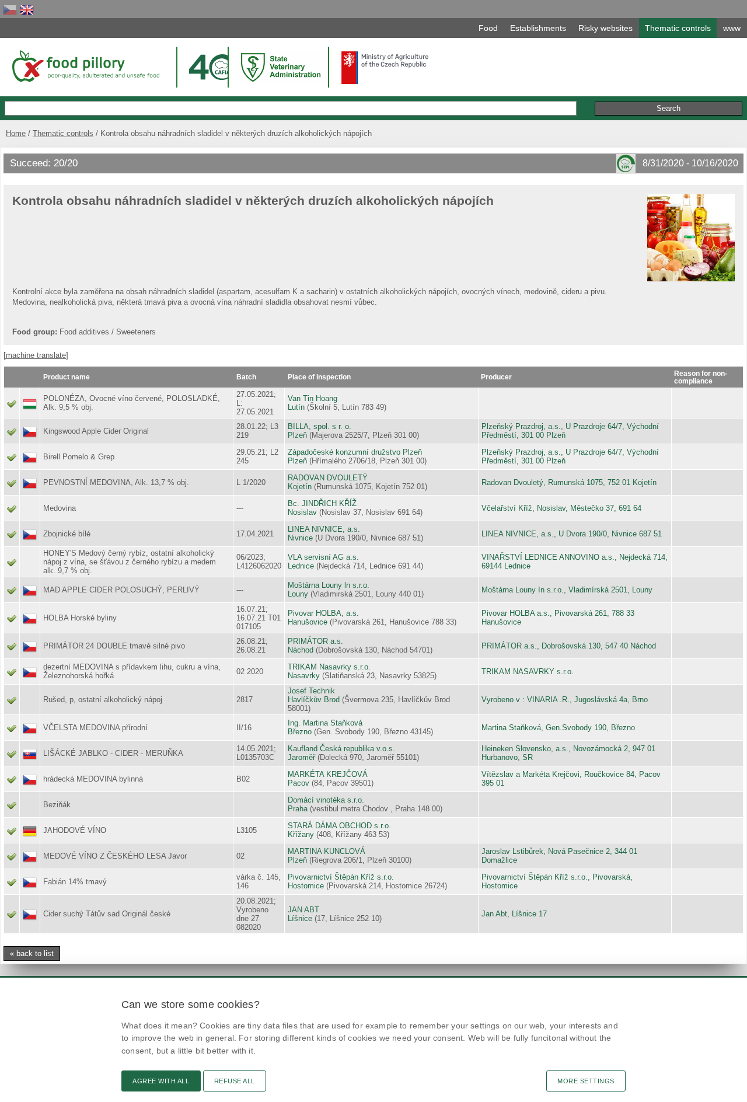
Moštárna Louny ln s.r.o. (328, 585)
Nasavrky (304, 675)
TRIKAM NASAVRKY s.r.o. (527, 671)
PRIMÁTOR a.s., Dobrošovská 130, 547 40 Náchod (568, 645)
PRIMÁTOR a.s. (315, 641)
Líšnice (300, 918)
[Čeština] (10, 10)
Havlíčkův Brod (314, 699)
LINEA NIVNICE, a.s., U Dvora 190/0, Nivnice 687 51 (571, 533)
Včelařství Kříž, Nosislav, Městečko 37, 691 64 (561, 508)
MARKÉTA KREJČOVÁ (328, 774)
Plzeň (297, 435)
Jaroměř (301, 757)
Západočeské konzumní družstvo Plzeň (355, 452)
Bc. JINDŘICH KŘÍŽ (322, 503)
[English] (27, 10)
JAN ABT (303, 909)
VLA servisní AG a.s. (323, 557)
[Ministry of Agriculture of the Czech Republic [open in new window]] (385, 67)
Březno (300, 731)
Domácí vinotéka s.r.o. (326, 800)
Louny (298, 594)
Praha (298, 808)
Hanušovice (307, 622)
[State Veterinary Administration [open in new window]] (282, 67)
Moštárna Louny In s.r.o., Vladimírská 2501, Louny (566, 589)
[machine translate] (36, 355)
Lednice (301, 566)
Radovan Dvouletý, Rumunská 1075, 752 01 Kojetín (569, 482)
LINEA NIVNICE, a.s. (324, 529)
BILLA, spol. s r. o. (319, 426)
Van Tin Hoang (312, 398)
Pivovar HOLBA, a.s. (323, 613)
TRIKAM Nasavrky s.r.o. (329, 666)
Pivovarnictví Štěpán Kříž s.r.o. (341, 877)
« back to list (32, 953)
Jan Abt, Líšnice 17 (514, 913)
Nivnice (300, 537)
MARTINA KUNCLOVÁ (326, 851)
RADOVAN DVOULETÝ (328, 477)
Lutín (296, 407)
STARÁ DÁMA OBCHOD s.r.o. (339, 825)
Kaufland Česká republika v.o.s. (341, 748)
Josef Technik (311, 690)
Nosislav (302, 512)
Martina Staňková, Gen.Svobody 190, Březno (558, 727)
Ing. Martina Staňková (325, 723)
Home (16, 133)
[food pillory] (85, 66)
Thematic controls (63, 133)
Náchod (300, 650)
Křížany (301, 834)
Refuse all (234, 1080)
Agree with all (161, 1080)
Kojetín (300, 486)
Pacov (298, 783)
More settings (586, 1080)
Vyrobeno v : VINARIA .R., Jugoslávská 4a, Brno (564, 699)
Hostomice (306, 885)
